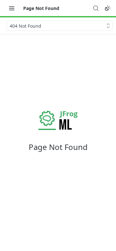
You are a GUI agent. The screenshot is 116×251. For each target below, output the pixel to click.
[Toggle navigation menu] (11, 8)
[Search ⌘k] (96, 8)
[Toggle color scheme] (107, 8)
